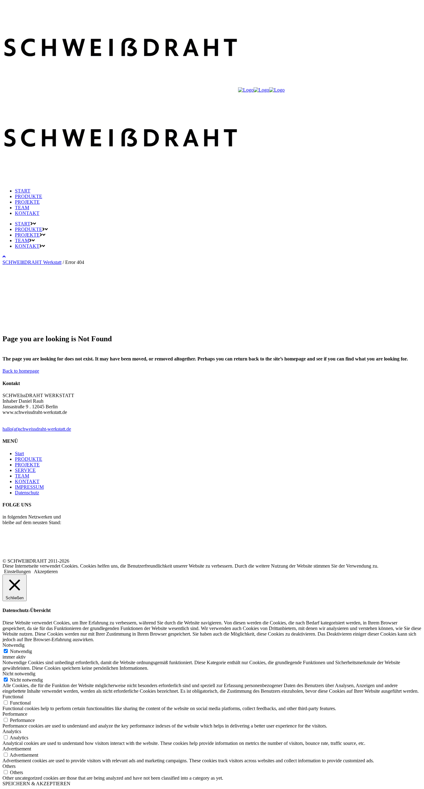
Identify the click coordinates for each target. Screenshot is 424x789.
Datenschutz (27, 492)
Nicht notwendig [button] (18, 673)
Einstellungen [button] (17, 571)
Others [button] (9, 766)
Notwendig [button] (13, 645)
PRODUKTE (28, 459)
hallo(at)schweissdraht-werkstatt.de (36, 429)
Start (19, 453)
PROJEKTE (27, 464)
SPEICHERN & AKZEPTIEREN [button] (36, 783)
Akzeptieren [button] (46, 571)
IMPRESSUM (29, 487)
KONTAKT (27, 481)
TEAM (22, 475)
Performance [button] (14, 714)
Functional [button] (12, 696)
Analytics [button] (11, 731)
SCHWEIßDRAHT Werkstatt (31, 262)
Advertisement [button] (16, 748)
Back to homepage (20, 371)
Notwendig (21, 651)
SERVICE (25, 470)
